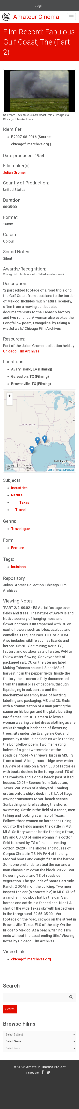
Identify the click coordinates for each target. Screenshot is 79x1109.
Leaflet (51, 469)
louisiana (18, 567)
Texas (20, 502)
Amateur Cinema (36, 17)
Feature (17, 548)
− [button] (9, 401)
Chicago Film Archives (21, 351)
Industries (19, 488)
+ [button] (9, 395)
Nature (16, 495)
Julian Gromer (14, 172)
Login (39, 5)
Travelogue (20, 529)
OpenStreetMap (66, 469)
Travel (18, 510)
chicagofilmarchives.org (31, 959)
